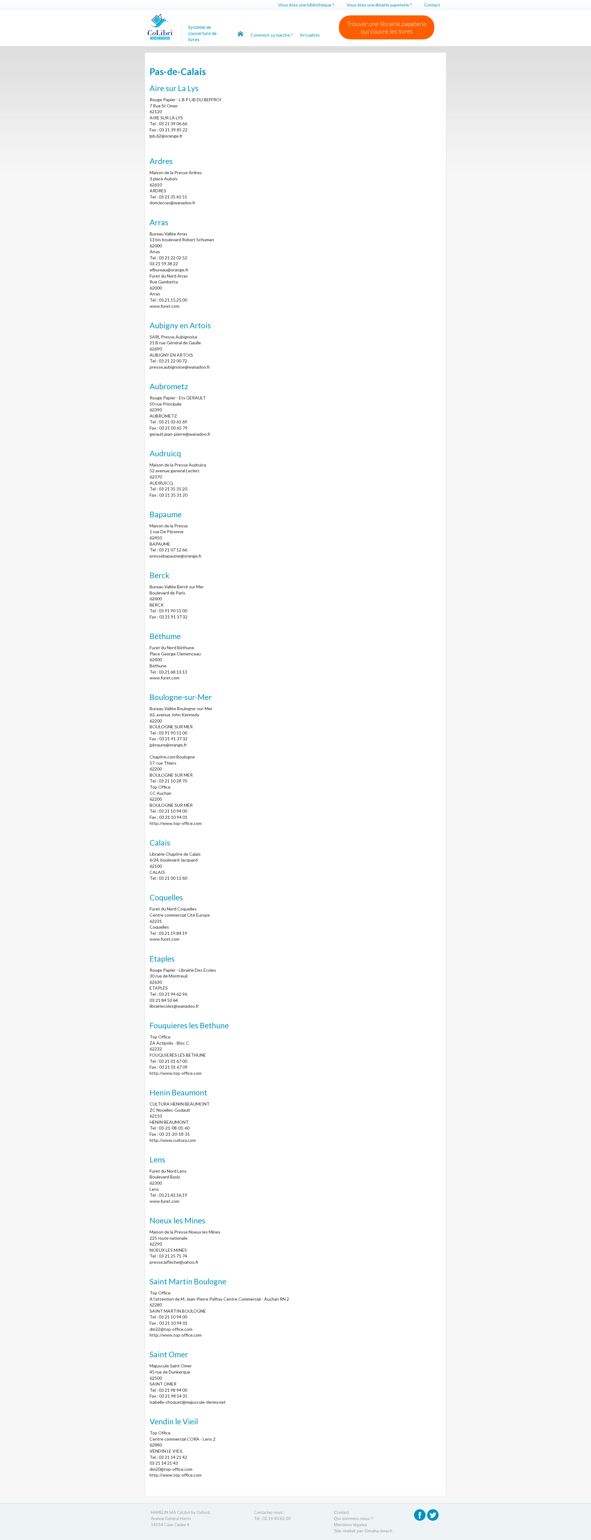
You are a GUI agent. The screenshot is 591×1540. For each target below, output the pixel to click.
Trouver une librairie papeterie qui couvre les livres (386, 27)
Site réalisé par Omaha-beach (363, 1530)
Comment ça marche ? (272, 35)
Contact (432, 4)
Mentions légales (350, 1524)
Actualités (310, 35)
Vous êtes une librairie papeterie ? (379, 4)
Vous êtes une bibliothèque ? (306, 4)
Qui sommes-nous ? (353, 1518)
